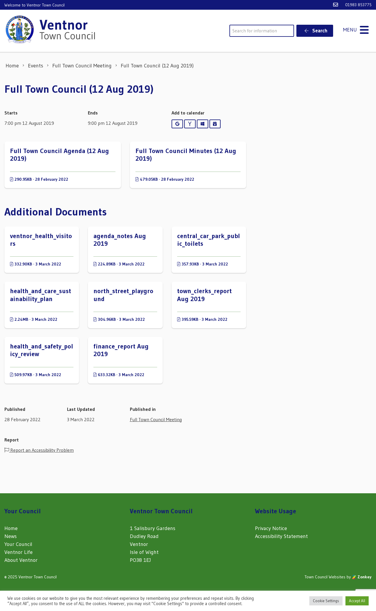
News (10, 536)
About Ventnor (21, 560)
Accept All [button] (357, 600)
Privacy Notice (271, 528)
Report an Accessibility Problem (41, 450)
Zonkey (364, 577)
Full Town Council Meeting (156, 419)
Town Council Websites (325, 577)
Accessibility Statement (281, 536)
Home (11, 528)
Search (319, 30)
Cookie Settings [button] (326, 600)
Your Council (18, 544)
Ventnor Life (18, 552)
